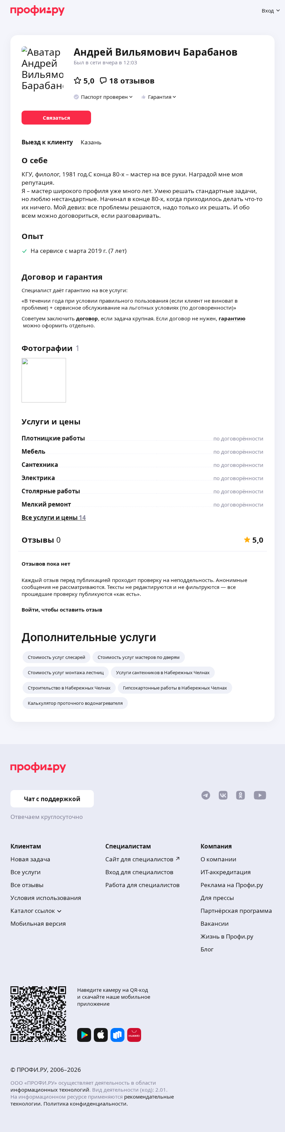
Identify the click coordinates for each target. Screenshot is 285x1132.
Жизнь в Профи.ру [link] (227, 936)
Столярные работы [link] (51, 491)
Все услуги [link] (25, 872)
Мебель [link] (33, 451)
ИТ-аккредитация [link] (226, 872)
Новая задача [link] (30, 859)
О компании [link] (218, 859)
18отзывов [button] (132, 80)
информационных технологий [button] (49, 1089)
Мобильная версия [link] (38, 923)
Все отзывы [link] (26, 885)
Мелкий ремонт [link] (46, 504)
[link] (56, 118)
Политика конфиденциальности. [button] (85, 1103)
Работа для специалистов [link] (142, 885)
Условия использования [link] (45, 898)
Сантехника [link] (40, 465)
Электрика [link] (38, 478)
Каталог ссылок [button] (32, 911)
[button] (103, 96)
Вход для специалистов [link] (139, 872)
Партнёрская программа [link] (236, 911)
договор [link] (87, 318)
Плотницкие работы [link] (53, 438)
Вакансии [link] (215, 923)
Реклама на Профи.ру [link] (232, 885)
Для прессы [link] (217, 898)
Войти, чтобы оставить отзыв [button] (62, 609)
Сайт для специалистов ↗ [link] (142, 859)
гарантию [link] (232, 318)
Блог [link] (207, 949)
